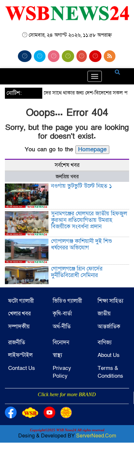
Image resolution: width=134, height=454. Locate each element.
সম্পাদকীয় (19, 326)
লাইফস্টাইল (20, 355)
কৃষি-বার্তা (62, 313)
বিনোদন (61, 342)
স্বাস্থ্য (57, 355)
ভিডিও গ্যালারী (67, 301)
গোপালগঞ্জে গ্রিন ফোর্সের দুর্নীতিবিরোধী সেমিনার (76, 272)
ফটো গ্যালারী (21, 301)
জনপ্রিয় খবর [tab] (67, 176)
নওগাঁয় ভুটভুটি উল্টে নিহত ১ (81, 186)
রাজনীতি (16, 342)
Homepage (92, 149)
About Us (109, 355)
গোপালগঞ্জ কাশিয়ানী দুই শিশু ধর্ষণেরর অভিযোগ (81, 244)
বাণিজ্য (105, 342)
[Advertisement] (67, 403)
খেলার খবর (19, 313)
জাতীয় (104, 313)
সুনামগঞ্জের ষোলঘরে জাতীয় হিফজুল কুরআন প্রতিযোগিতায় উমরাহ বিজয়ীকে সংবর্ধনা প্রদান (89, 220)
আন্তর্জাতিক (109, 326)
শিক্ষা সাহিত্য (110, 301)
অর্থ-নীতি (62, 326)
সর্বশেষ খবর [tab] (67, 165)
